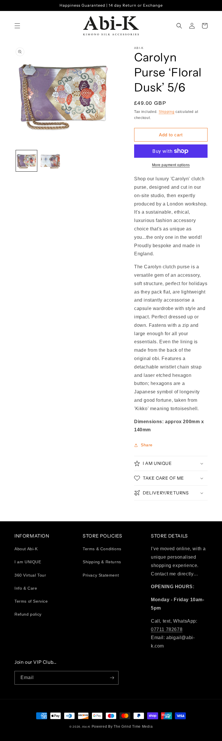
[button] (17, 25)
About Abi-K (26, 548)
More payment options (171, 165)
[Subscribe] (112, 678)
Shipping (167, 112)
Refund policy (28, 614)
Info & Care (25, 588)
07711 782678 (166, 629)
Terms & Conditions (102, 548)
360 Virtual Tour (30, 575)
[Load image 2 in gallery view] (50, 160)
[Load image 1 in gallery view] (26, 160)
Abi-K (86, 726)
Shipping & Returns (102, 562)
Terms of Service (31, 601)
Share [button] (147, 445)
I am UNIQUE (27, 562)
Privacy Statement (101, 575)
